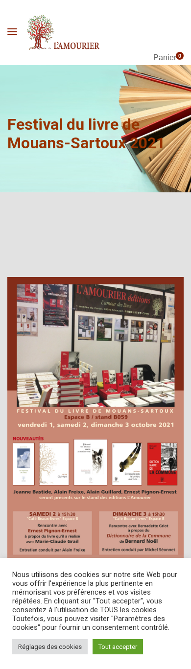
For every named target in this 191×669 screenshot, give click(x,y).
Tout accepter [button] (117, 646)
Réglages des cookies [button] (50, 646)
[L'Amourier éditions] (63, 32)
